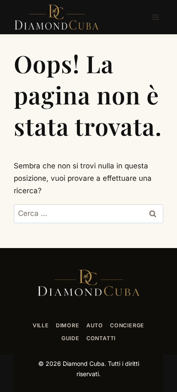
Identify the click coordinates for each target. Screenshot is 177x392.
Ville (41, 325)
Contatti (101, 338)
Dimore (67, 325)
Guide (70, 338)
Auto (94, 325)
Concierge (127, 325)
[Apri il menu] (155, 17)
